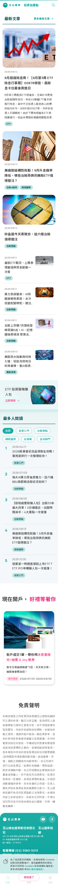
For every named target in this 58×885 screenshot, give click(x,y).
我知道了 (29, 877)
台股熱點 (42, 431)
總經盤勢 (10, 439)
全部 (8, 431)
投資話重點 (31, 5)
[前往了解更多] (29, 648)
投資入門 (24, 431)
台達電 (28, 439)
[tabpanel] (29, 646)
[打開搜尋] (53, 5)
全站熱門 (45, 439)
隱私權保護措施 (34, 869)
